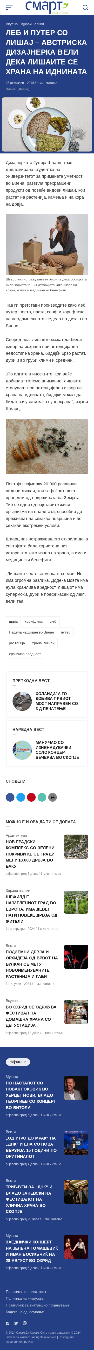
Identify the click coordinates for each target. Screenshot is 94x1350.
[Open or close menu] (9, 8)
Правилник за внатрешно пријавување (37, 1305)
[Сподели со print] (52, 797)
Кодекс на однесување (25, 1312)
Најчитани (18, 1062)
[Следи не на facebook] (8, 1323)
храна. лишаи (43, 643)
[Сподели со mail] (42, 797)
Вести (11, 946)
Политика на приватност (26, 1292)
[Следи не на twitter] (16, 1323)
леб (53, 621)
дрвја (13, 621)
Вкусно (12, 24)
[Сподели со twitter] (20, 797)
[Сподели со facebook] (10, 797)
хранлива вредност (25, 654)
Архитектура (16, 835)
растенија (17, 643)
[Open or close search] (85, 8)
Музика (12, 1077)
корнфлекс (34, 621)
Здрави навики (32, 24)
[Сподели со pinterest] (31, 797)
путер (65, 632)
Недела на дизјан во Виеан (31, 632)
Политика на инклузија (24, 1298)
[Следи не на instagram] (24, 1323)
